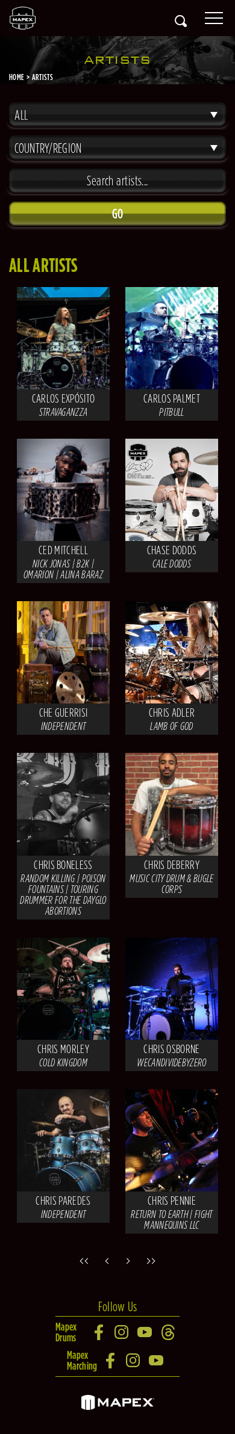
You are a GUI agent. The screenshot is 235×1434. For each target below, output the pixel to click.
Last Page (154, 1261)
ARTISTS (42, 77)
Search (181, 21)
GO (118, 213)
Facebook (99, 1332)
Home (16, 77)
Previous (105, 1261)
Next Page (130, 1261)
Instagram (122, 1332)
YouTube (145, 1332)
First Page (81, 1261)
